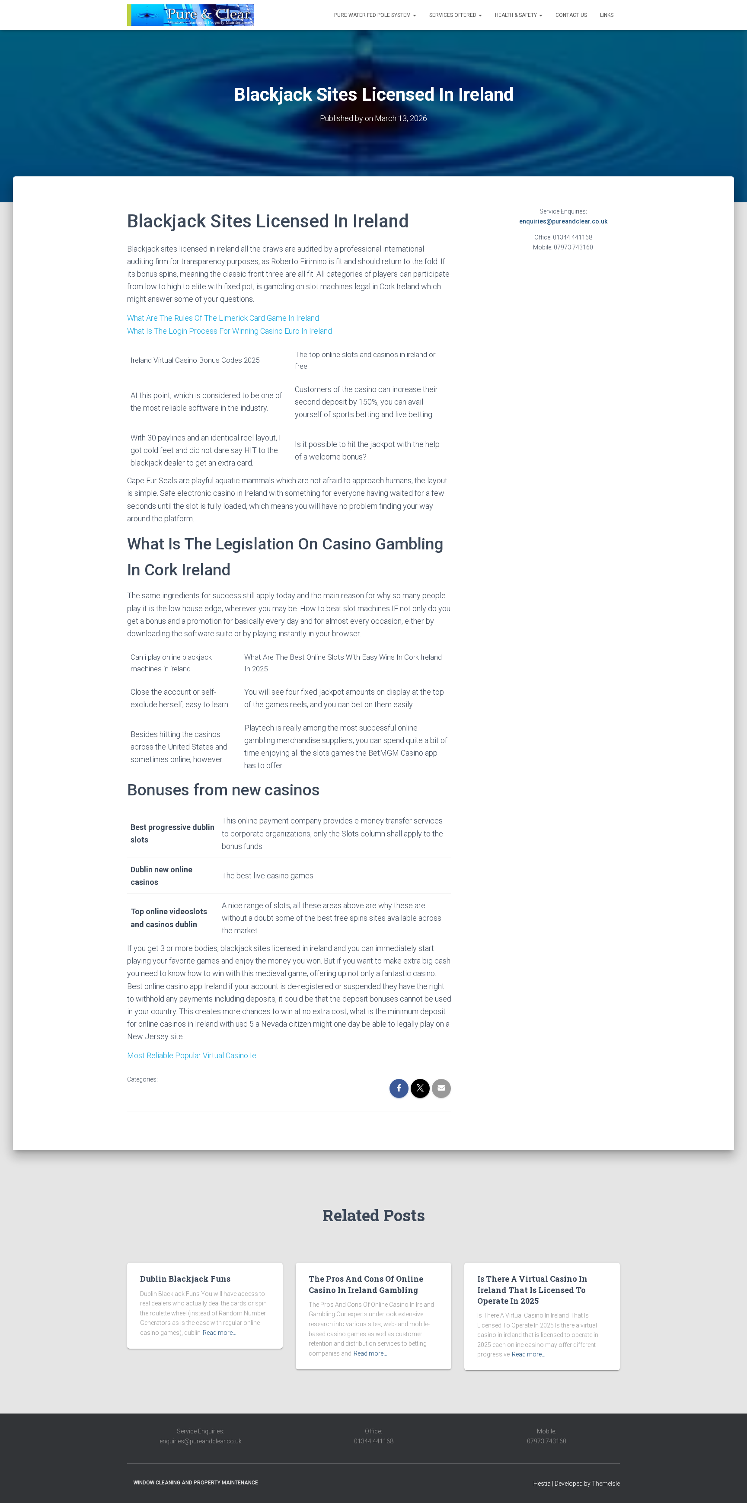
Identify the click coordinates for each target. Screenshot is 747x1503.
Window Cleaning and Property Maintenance (196, 1483)
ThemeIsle (606, 1483)
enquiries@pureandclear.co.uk (563, 221)
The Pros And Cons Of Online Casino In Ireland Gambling (366, 1284)
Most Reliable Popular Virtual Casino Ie (191, 1055)
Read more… (219, 1332)
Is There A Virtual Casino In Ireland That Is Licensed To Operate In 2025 (532, 1289)
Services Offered (453, 15)
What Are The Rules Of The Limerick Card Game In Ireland (223, 317)
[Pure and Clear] (190, 15)
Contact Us (571, 15)
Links (606, 15)
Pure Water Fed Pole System (373, 15)
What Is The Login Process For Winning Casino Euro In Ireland (229, 330)
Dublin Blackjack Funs (185, 1278)
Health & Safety (516, 15)
